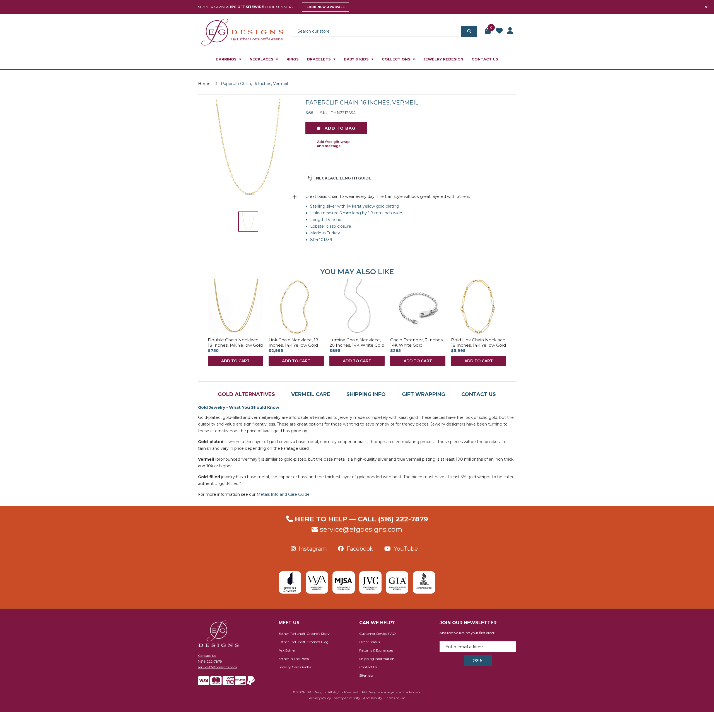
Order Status (369, 642)
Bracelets (319, 59)
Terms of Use (395, 698)
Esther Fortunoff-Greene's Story (304, 633)
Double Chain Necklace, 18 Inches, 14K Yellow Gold (235, 342)
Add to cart (235, 360)
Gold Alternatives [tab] (246, 394)
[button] (488, 31)
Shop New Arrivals (326, 7)
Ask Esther (287, 650)
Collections (396, 59)
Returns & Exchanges (376, 650)
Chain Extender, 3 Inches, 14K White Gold (416, 342)
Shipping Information (376, 659)
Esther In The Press (294, 659)
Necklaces (262, 59)
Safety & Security (347, 698)
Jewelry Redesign (443, 59)
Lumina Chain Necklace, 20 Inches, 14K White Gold (356, 342)
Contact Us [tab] (478, 394)
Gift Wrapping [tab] (423, 394)
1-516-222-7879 (210, 661)
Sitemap (366, 675)
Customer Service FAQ (377, 633)
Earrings (227, 59)
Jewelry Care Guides (295, 667)
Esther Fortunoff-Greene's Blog (304, 642)
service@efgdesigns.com (361, 529)
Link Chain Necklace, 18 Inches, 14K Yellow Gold (293, 342)
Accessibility (372, 698)
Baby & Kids (357, 59)
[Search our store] (469, 31)
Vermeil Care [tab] (310, 394)
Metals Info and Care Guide (283, 494)
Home (204, 83)
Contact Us (485, 59)
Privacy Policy (320, 698)
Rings (292, 59)
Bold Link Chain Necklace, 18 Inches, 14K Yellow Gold (478, 342)
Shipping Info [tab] (366, 394)
